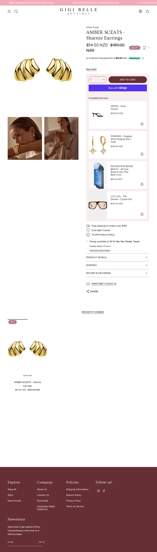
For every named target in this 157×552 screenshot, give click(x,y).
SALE (10, 495)
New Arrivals (14, 500)
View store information (100, 250)
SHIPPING (91, 265)
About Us (42, 489)
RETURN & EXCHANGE (98, 273)
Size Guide (42, 500)
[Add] (142, 123)
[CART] (147, 11)
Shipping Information (77, 489)
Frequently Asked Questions (46, 508)
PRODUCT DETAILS (96, 257)
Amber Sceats (92, 27)
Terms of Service (75, 506)
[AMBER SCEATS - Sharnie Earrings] (27, 349)
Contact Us (43, 495)
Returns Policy (73, 495)
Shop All (12, 489)
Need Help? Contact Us (104, 283)
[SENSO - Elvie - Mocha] (98, 115)
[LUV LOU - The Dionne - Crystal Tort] (98, 205)
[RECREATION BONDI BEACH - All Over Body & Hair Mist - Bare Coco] (98, 175)
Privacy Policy (73, 500)
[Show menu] (9, 11)
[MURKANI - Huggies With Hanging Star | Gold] (98, 145)
